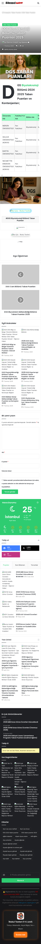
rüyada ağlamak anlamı (10, 844)
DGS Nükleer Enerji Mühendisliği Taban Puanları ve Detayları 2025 (10, 400)
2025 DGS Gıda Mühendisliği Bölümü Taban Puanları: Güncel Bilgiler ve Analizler (29, 345)
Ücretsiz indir (20, 935)
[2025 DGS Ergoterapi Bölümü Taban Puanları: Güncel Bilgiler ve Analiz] (30, 364)
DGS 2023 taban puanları (10, 832)
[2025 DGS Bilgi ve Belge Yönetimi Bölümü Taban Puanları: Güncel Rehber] (11, 335)
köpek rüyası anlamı (21, 836)
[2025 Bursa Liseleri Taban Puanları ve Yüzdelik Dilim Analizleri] (8, 627)
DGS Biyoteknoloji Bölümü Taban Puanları (21, 219)
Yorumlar (34, 565)
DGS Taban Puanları (28, 12)
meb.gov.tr (22, 903)
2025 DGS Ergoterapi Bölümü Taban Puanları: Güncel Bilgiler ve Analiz (29, 375)
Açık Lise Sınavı (25, 829)
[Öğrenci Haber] (14, 3)
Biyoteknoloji (30, 85)
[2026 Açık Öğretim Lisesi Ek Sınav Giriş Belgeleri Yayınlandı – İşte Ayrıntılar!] (10, 652)
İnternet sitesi (6, 471)
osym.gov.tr (31, 903)
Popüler (6, 565)
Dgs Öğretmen (23, 42)
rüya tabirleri (16, 858)
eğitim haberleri (7, 836)
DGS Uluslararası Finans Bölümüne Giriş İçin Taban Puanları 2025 (30, 401)
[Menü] (3, 3)
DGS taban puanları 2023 (29, 832)
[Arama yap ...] (38, 3)
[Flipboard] (20, 228)
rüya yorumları (27, 858)
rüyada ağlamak (19, 840)
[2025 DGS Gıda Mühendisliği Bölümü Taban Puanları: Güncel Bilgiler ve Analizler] (30, 334)
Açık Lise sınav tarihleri (10, 829)
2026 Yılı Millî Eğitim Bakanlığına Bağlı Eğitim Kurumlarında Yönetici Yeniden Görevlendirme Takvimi (10, 692)
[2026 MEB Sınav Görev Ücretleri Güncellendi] (8, 580)
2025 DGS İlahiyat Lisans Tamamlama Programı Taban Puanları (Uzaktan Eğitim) (26, 605)
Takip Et (5, 743)
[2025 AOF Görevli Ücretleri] (8, 617)
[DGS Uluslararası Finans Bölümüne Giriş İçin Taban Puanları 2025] (30, 390)
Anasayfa (6, 12)
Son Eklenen (20, 565)
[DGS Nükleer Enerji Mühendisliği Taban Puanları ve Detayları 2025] (11, 390)
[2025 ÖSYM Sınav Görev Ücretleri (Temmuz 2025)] (8, 595)
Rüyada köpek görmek (10, 855)
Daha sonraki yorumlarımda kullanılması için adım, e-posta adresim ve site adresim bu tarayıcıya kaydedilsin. (20, 483)
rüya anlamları (7, 840)
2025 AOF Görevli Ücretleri (26, 614)
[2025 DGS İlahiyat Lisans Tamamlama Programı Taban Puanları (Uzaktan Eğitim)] (8, 605)
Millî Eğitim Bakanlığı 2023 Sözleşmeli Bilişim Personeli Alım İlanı (30, 689)
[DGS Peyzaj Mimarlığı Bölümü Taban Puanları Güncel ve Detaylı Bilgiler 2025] (11, 364)
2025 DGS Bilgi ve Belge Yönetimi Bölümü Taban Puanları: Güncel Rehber (9, 348)
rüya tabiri (6, 858)
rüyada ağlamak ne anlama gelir (12, 847)
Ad (3, 452)
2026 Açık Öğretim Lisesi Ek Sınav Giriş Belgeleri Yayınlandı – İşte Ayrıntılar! (10, 664)
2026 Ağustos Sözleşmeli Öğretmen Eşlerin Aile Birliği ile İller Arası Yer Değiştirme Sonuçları (30, 661)
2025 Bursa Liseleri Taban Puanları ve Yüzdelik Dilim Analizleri (26, 626)
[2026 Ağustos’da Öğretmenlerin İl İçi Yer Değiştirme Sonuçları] (33, 794)
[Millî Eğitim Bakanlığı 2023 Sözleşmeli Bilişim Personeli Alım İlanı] (30, 679)
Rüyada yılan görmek (26, 855)
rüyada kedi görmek (26, 851)
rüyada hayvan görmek (10, 851)
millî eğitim (34, 836)
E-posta (5, 461)
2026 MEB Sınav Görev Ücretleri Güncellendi (24, 573)
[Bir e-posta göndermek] (28, 42)
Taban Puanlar (16, 12)
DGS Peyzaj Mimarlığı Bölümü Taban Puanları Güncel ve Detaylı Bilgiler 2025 (10, 375)
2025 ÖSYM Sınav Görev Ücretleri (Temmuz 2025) (26, 593)
